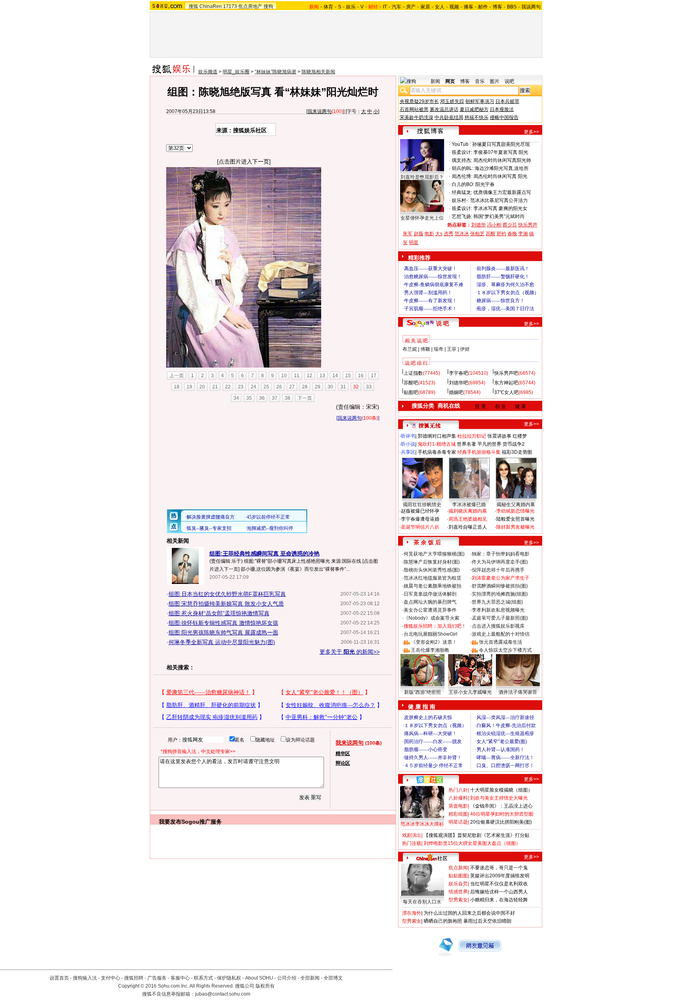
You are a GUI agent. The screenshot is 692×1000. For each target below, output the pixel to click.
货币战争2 (514, 444)
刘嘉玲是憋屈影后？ (422, 177)
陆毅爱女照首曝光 (515, 519)
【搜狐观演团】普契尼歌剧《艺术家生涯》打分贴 (476, 835)
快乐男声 (527, 225)
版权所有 (265, 986)
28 (305, 387)
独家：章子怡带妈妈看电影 (500, 554)
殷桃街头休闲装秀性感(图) (432, 570)
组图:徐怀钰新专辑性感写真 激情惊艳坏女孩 (223, 623)
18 (176, 387)
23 (240, 387)
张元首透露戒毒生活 (500, 642)
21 (215, 387)
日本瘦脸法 (502, 109)
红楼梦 (520, 436)
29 (317, 387)
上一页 (176, 375)
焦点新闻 (458, 868)
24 (253, 387)
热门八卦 (458, 790)
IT (385, 7)
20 (202, 387)
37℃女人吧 (506, 392)
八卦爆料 (458, 798)
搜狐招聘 (133, 978)
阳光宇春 (485, 184)
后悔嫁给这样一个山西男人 (499, 892)
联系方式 (203, 978)
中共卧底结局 (449, 117)
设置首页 (59, 978)
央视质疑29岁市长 (419, 101)
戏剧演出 (411, 835)
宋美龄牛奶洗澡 (416, 117)
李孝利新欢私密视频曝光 (498, 610)
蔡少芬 (510, 225)
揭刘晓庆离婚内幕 (468, 511)
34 (236, 398)
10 (284, 375)
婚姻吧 (456, 392)
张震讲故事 (499, 436)
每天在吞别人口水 (422, 902)
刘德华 (478, 225)
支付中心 (110, 978)
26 (279, 387)
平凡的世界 (489, 444)
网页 (450, 81)
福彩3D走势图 (517, 452)
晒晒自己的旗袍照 (443, 921)
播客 (468, 7)
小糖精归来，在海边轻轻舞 (499, 900)
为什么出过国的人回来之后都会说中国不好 (469, 913)
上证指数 (413, 373)
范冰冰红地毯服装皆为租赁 (432, 578)
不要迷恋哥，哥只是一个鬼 (499, 868)
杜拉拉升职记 (471, 436)
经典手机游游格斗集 (479, 452)
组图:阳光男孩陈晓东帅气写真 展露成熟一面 (223, 632)
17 (373, 375)
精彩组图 (458, 814)
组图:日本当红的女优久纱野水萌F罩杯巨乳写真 (227, 594)
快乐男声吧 (506, 373)
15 (348, 375)
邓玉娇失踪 (452, 101)
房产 (411, 7)
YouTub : (461, 144)
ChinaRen (210, 6)
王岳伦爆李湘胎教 (430, 650)
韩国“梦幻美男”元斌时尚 (499, 216)
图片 (494, 81)
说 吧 (442, 323)
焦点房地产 (250, 6)
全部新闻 (310, 978)
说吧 (509, 81)
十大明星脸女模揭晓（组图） (501, 790)
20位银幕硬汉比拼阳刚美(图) (501, 822)
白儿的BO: (463, 184)
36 (262, 398)
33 (369, 387)
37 (275, 398)
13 (322, 375)
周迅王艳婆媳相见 (468, 519)
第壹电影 (458, 806)
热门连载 (411, 843)
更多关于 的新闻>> (350, 651)
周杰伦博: (462, 176)
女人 (440, 7)
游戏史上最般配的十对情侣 (500, 634)
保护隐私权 (229, 978)
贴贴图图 (458, 876)
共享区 (408, 452)
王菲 (452, 349)
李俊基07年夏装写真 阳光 (500, 152)
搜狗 (268, 6)
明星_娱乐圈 (236, 72)
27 (292, 387)
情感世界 (458, 892)
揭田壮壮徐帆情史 (422, 504)
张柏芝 (477, 233)
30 (330, 387)
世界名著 (466, 444)
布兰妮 (409, 349)
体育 (328, 7)
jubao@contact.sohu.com (222, 994)
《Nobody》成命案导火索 (431, 618)
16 (361, 375)
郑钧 (501, 233)
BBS (512, 7)
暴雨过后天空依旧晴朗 (487, 921)
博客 (497, 7)
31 (343, 387)
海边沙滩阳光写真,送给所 (502, 168)
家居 (425, 7)
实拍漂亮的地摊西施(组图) (500, 594)
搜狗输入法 (85, 978)
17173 (230, 6)
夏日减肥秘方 (474, 109)
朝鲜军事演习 (479, 101)
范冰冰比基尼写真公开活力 (499, 200)
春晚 (512, 233)
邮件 (483, 7)
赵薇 (418, 233)
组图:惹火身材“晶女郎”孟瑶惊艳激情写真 (219, 613)
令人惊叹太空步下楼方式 (505, 650)
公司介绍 (286, 978)
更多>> (531, 132)
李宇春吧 (458, 373)
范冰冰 (462, 233)
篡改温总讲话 (444, 109)
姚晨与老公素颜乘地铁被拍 (432, 586)
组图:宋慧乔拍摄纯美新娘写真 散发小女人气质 (226, 603)
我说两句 (531, 7)
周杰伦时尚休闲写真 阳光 (500, 176)
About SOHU (259, 978)
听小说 (408, 444)
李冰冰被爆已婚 (469, 504)
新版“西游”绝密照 (422, 692)
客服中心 (180, 978)
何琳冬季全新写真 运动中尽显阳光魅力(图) (222, 642)
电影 (429, 233)
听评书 (408, 436)
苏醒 (490, 233)
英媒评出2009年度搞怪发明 (499, 876)
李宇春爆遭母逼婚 (420, 519)
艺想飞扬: (462, 216)
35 (249, 398)
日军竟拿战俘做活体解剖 (430, 594)
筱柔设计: (462, 152)
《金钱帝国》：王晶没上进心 (501, 806)
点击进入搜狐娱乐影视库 (498, 626)
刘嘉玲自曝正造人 (468, 527)
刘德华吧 (458, 383)
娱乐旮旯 (458, 884)
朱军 (407, 233)
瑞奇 (438, 349)
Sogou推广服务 (201, 821)
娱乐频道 (207, 72)
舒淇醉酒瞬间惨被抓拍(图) (500, 586)
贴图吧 (411, 392)
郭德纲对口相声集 (437, 436)
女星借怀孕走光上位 (422, 218)
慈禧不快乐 (477, 117)
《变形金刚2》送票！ (434, 642)
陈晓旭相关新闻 (318, 72)
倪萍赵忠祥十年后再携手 (498, 570)
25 (266, 387)
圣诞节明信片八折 (420, 527)
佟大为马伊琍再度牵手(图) (500, 562)
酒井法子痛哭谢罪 (518, 692)
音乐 (480, 81)
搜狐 (193, 6)
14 (335, 375)
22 (228, 387)
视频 (454, 7)
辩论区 (343, 763)
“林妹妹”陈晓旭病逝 (275, 72)
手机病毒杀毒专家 (437, 452)
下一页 (305, 398)
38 (287, 398)
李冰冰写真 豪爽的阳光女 (500, 208)
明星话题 (458, 822)
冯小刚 (494, 225)
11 (297, 375)
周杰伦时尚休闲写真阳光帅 (502, 160)
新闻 (435, 81)
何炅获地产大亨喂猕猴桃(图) (434, 554)
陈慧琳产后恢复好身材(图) (432, 562)
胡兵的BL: (462, 168)
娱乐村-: (460, 200)
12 (309, 375)
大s (439, 233)
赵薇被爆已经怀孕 (420, 511)
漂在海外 (411, 913)
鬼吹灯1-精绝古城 (437, 444)
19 (189, 387)
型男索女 (458, 900)
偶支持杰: (462, 160)
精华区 (343, 753)
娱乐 (351, 7)
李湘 (523, 233)
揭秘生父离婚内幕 (516, 504)
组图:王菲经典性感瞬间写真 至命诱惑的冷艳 (264, 553)
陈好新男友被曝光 (515, 527)
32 (356, 387)
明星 (413, 242)
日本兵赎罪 (507, 101)
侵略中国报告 (504, 117)
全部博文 (333, 978)
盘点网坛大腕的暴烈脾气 (430, 602)
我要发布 (170, 821)
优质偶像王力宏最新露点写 (502, 192)
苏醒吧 (411, 383)
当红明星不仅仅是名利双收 (499, 884)
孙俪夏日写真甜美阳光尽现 (501, 144)
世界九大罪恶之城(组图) (497, 602)
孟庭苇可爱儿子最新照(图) (500, 618)
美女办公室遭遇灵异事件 (430, 610)
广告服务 (157, 978)
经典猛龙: (462, 192)
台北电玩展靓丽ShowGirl (430, 634)
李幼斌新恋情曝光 (515, 511)
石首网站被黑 (414, 109)
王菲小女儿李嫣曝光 (470, 692)
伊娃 (465, 349)
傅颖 (425, 349)
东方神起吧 (506, 383)
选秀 (448, 233)
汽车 (396, 7)
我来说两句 (320, 111)
